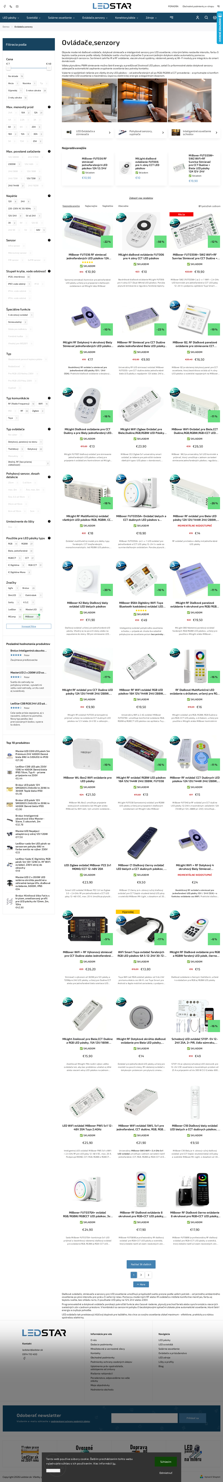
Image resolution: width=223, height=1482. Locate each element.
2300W (14, 164)
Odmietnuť (165, 1472)
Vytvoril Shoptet (212, 1477)
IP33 (38, 283)
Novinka (29, 83)
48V (40, 229)
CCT (29, 557)
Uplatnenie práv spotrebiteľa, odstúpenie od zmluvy (107, 1368)
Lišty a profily (166, 1361)
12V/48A (31, 164)
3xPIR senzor (36, 260)
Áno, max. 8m (35, 489)
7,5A (24, 141)
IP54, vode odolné (19, 298)
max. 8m (14, 489)
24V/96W (15, 171)
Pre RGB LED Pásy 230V (22, 380)
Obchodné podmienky (103, 1357)
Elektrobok (33, 595)
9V (23, 222)
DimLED (14, 595)
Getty (13, 602)
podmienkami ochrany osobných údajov (70, 1421)
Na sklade (15, 76)
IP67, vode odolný (19, 283)
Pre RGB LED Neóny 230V (23, 373)
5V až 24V (33, 215)
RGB (12, 543)
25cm (13, 482)
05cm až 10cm (17, 503)
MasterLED (34, 609)
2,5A (24, 119)
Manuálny (15, 456)
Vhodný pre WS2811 (20, 343)
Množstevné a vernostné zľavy (108, 1348)
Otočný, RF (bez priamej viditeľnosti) (28, 463)
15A (25, 133)
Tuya (12, 417)
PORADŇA (173, 6)
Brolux (28, 588)
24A (12, 112)
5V (27, 229)
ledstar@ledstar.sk (32, 1349)
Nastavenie (53, 1470)
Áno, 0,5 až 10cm (18, 496)
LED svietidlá (166, 1344)
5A (11, 141)
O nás (94, 1340)
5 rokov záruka (36, 90)
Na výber (15, 434)
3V (11, 222)
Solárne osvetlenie (169, 1348)
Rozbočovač (16, 366)
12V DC (37, 222)
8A (23, 126)
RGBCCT (14, 557)
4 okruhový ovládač (20, 314)
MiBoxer (32, 616)
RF (24, 410)
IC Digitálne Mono (19, 572)
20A (36, 126)
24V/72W (15, 178)
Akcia (13, 83)
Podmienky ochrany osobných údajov (111, 1361)
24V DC (14, 229)
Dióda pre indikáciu (19, 329)
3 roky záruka (17, 97)
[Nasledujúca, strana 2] (141, 1275)
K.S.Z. (28, 602)
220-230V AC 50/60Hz (21, 208)
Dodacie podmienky (102, 1344)
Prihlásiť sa (193, 1418)
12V (12, 201)
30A (37, 133)
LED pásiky (165, 1340)
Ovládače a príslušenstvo (173, 1353)
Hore (142, 1284)
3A (36, 119)
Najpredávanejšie (71, 206)
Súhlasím (165, 1461)
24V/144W (15, 185)
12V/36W (33, 171)
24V (25, 201)
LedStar (14, 609)
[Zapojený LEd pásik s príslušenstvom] (193, 1454)
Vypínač (14, 387)
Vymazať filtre (29, 626)
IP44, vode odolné (19, 291)
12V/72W (33, 178)
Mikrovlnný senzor (19, 252)
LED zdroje (164, 1357)
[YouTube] (32, 1366)
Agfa (13, 588)
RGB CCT (34, 565)
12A (38, 112)
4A (11, 119)
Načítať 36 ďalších (141, 1264)
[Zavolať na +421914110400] (11, 6)
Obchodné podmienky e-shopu (198, 6)
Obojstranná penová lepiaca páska (27, 359)
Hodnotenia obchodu (102, 1389)
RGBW (26, 543)
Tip (43, 83)
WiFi (43, 403)
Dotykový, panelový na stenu (24, 441)
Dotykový (35, 448)
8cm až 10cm (16, 511)
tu (114, 1463)
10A (25, 112)
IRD (12, 410)
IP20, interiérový (19, 276)
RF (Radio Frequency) (21, 403)
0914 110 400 (29, 1354)
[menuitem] (13, 17)
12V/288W (15, 156)
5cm (34, 511)
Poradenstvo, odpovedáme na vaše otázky (110, 1379)
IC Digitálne (16, 565)
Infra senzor (16, 245)
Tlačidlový (15, 448)
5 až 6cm (29, 482)
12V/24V (14, 215)
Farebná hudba (17, 336)
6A (11, 126)
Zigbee (37, 410)
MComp (14, 616)
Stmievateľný (17, 322)
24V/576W (35, 156)
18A (12, 133)
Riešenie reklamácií (102, 1373)
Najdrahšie (107, 206)
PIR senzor (15, 260)
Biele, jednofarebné (20, 550)
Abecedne (123, 206)
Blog (161, 1366)
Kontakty (96, 1353)
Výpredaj (14, 90)
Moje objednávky (100, 1385)
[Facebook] (4, 7)
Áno (12, 526)
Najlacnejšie (91, 206)
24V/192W (35, 185)
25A (37, 141)
